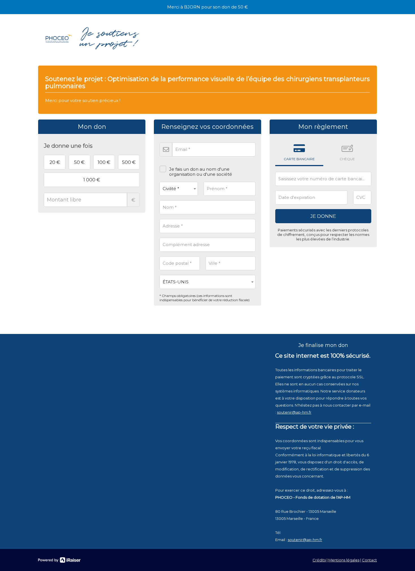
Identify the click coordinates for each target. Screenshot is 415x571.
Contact (369, 560)
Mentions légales (343, 560)
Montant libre (133, 200)
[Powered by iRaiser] (59, 560)
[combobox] (179, 189)
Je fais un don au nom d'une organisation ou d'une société (200, 171)
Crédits (319, 560)
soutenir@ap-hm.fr (294, 412)
